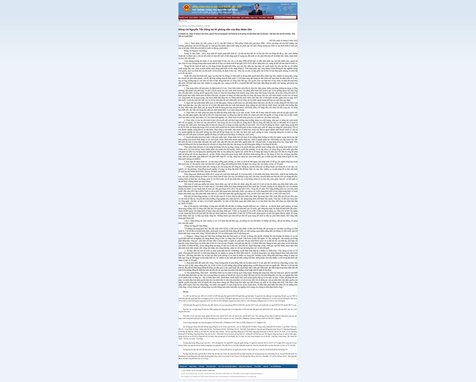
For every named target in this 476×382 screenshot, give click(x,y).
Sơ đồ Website (276, 366)
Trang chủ (183, 18)
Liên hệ (270, 18)
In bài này (183, 21)
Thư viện (262, 18)
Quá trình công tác (249, 18)
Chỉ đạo (202, 18)
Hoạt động (193, 18)
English (293, 4)
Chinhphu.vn (285, 4)
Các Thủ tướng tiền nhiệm (229, 18)
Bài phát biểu (211, 18)
